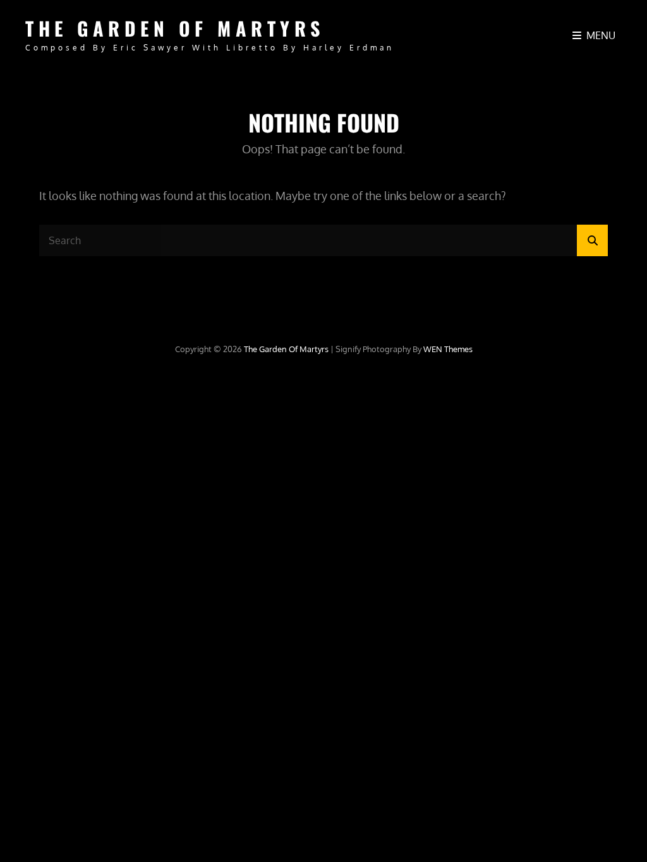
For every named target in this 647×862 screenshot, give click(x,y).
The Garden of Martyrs (175, 28)
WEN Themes (448, 349)
